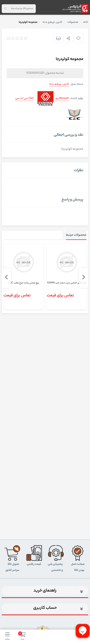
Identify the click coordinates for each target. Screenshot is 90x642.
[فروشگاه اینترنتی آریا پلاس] (75, 8)
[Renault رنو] (45, 98)
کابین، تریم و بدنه (59, 84)
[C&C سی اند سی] (74, 115)
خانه (85, 22)
